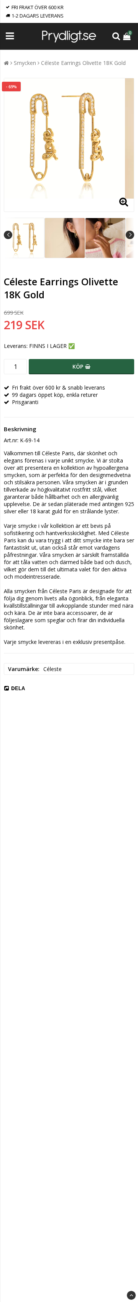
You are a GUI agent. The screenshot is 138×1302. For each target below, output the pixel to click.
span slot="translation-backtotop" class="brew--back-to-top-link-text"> (131, 1295)
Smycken (25, 62)
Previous (8, 235)
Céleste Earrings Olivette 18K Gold (83, 62)
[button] (127, 36)
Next (130, 235)
